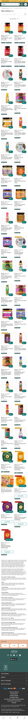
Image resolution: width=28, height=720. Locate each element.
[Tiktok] (16, 655)
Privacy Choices (14, 695)
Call (14, 645)
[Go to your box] (25, 4)
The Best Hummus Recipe (7, 632)
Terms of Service (14, 691)
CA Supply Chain (14, 697)
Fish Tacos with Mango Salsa (8, 622)
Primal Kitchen (4, 592)
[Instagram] (11, 655)
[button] (25, 4)
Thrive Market (4, 587)
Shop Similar (22, 485)
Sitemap (14, 702)
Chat (5, 645)
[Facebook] (8, 655)
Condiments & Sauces (18, 8)
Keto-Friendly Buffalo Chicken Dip (9, 627)
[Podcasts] (19, 655)
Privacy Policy (14, 693)
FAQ (23, 645)
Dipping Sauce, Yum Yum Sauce (8, 612)
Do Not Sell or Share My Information (14, 699)
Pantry (11, 8)
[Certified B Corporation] (8, 668)
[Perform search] (3, 4)
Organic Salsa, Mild (5, 607)
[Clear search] (18, 4)
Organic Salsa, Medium (6, 602)
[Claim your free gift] (21, 4)
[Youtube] (14, 655)
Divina (2, 582)
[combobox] (10, 4)
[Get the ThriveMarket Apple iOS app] (14, 659)
